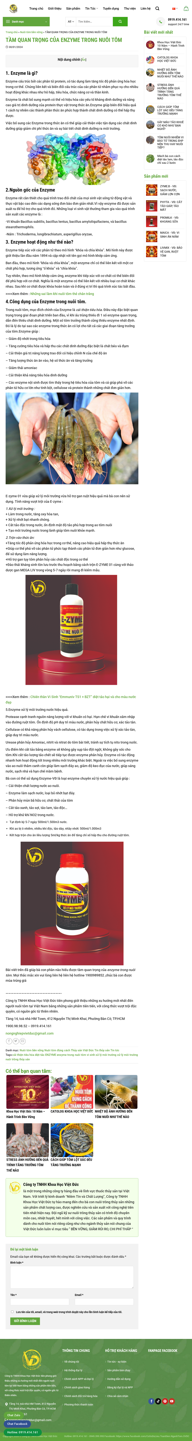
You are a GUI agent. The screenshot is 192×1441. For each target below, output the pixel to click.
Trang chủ (36, 8)
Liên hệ (146, 8)
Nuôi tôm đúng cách (57, 1050)
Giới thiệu (54, 8)
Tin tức (114, 1050)
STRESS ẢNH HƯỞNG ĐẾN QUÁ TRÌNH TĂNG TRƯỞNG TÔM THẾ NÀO (169, 91)
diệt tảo (39, 1055)
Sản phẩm (73, 8)
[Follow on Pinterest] (165, 1401)
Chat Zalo (13, 1415)
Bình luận (16, 1262)
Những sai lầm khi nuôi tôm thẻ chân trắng (62, 294)
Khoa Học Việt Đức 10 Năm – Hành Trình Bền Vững (170, 46)
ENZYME (50, 1055)
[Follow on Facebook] (151, 1401)
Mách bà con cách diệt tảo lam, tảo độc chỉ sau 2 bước (170, 159)
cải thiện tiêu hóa (23, 1055)
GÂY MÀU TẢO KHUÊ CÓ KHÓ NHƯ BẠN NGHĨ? (170, 126)
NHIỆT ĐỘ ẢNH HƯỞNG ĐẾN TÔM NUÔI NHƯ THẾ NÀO (170, 73)
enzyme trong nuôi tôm (71, 1055)
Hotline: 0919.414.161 (22, 1432)
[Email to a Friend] (23, 1041)
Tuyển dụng (111, 8)
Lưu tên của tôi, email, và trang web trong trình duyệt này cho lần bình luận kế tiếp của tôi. (69, 1312)
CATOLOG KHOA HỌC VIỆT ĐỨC (167, 59)
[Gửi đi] (120, 21)
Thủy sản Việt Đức (82, 1050)
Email (79, 1295)
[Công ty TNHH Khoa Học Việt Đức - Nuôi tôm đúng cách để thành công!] (13, 8)
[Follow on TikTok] (158, 1401)
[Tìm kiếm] (157, 8)
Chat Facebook (17, 1424)
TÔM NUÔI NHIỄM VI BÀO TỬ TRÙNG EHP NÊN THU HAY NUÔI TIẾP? (170, 142)
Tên (13, 1295)
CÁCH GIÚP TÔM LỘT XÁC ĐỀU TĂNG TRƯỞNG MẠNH (170, 110)
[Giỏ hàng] (186, 8)
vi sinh (91, 1055)
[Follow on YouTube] (172, 1401)
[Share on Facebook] (9, 1041)
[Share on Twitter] (16, 1041)
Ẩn (84, 59)
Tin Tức (90, 8)
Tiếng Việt (175, 8)
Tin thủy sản (102, 1050)
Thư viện (130, 8)
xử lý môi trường (106, 1055)
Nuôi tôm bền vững (31, 32)
